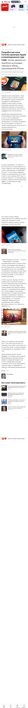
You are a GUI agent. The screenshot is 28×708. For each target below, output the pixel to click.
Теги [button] (7, 370)
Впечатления (11, 157)
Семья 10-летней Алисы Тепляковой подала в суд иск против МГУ (17, 407)
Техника (9, 397)
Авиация (10, 403)
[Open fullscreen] (24, 134)
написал (22, 168)
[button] (14, 45)
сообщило (4, 111)
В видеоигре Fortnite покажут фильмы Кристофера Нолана (15, 155)
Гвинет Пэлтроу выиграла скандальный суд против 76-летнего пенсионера (17, 251)
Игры (2, 49)
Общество (10, 409)
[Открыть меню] (25, 2)
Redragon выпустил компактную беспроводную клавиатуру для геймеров (16, 394)
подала (11, 291)
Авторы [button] (3, 370)
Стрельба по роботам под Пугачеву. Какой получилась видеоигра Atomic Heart (17, 333)
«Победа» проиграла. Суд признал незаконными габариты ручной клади (16, 401)
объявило (4, 356)
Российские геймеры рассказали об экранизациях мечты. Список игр (17, 386)
